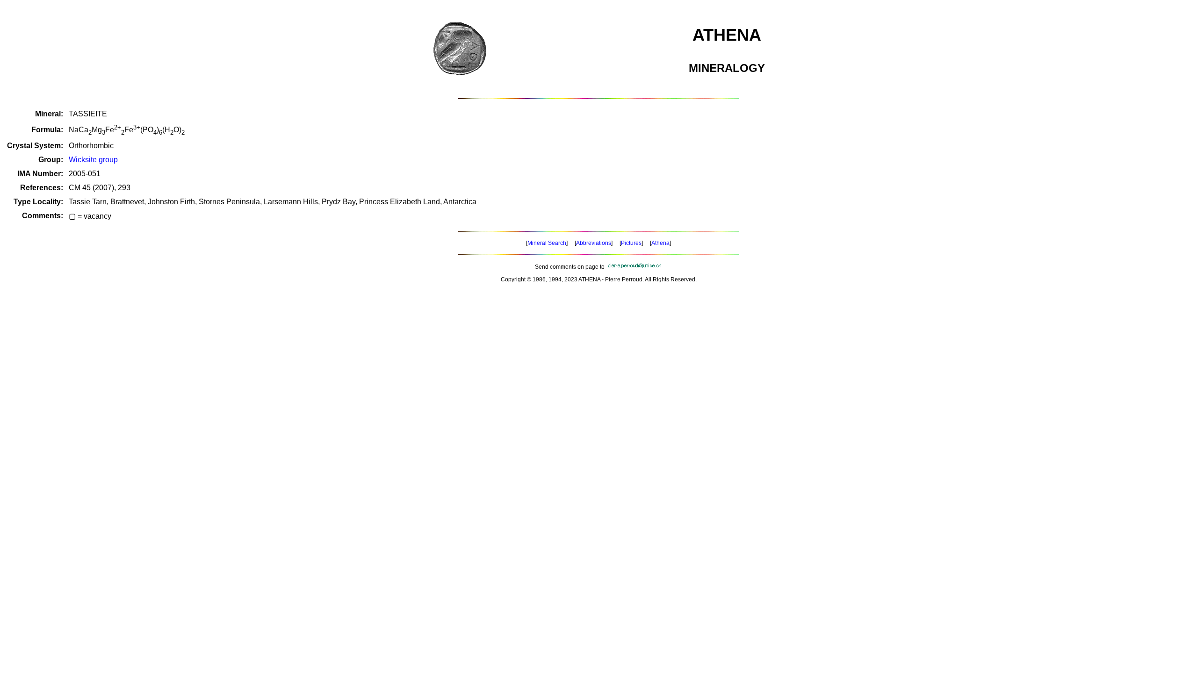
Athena (660, 243)
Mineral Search (546, 243)
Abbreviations (593, 243)
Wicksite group (93, 160)
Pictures (631, 243)
